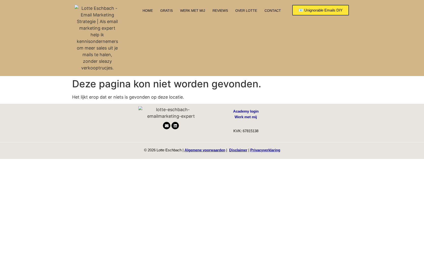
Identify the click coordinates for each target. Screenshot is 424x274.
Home (148, 11)
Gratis (166, 11)
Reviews (220, 11)
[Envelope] (166, 125)
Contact (273, 11)
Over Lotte (246, 11)
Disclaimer (238, 150)
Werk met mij (192, 11)
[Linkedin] (175, 125)
